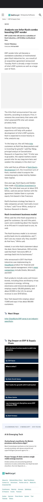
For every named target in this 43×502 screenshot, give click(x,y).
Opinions (10, 496)
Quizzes (27, 496)
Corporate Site (6, 485)
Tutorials (4, 498)
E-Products (5, 491)
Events (13, 491)
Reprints (13, 489)
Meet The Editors (29, 480)
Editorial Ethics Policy (16, 480)
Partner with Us (23, 482)
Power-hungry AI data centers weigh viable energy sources (20, 458)
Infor (31, 144)
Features (18, 491)
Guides (4, 496)
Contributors (6, 489)
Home (4, 19)
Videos (11, 498)
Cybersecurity (25, 427)
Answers (20, 489)
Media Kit (33, 482)
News (7, 24)
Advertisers (14, 482)
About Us (5, 480)
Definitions (28, 489)
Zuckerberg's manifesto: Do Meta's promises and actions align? (19, 442)
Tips (32, 496)
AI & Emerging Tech (11, 427)
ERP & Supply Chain (14, 19)
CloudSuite (9, 265)
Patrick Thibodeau (11, 44)
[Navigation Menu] (3, 15)
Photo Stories (19, 496)
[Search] (40, 15)
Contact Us (5, 482)
